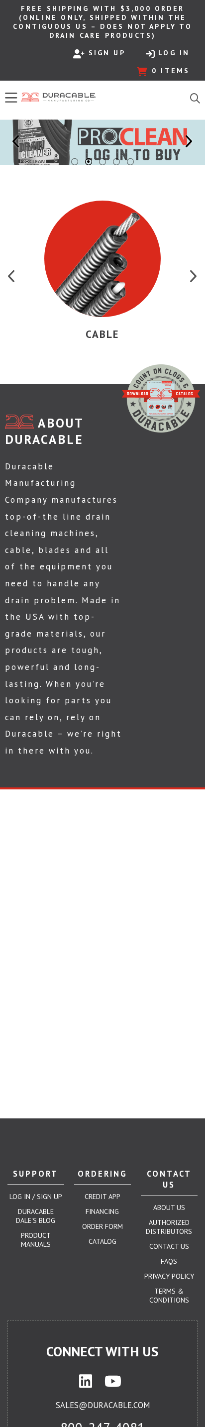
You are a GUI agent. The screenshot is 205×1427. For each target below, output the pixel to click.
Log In (174, 52)
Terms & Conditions (169, 1296)
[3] (102, 161)
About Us (169, 1207)
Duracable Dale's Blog (35, 1216)
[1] (75, 161)
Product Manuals (36, 1240)
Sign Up (107, 52)
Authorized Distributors (169, 1227)
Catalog (102, 1241)
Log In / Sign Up (35, 1196)
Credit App (102, 1196)
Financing (102, 1211)
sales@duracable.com (103, 1405)
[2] (89, 161)
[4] (116, 161)
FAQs (169, 1261)
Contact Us (169, 1246)
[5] (130, 161)
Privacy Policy (169, 1276)
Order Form (102, 1226)
